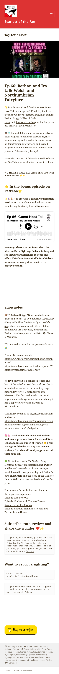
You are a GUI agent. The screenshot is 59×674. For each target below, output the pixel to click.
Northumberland (27, 657)
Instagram (33, 464)
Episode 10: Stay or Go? (17, 497)
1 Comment (12, 663)
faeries (23, 652)
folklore (49, 652)
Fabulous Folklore (12, 652)
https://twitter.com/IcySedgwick (21, 428)
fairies (29, 652)
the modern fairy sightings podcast (31, 660)
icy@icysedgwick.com (41, 413)
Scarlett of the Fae (20, 21)
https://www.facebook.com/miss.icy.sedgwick (29, 420)
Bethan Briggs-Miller (32, 649)
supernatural (10, 660)
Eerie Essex (47, 649)
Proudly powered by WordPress (18, 670)
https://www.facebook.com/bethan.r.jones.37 (28, 366)
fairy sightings (39, 652)
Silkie (47, 657)
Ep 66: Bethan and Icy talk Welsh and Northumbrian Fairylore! (26, 92)
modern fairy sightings (25, 654)
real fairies (39, 657)
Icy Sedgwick (10, 654)
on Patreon (27, 188)
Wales (49, 660)
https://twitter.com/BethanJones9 (22, 369)
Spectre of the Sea (25, 121)
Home (29, 646)
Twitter (48, 464)
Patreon (30, 551)
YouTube (13, 162)
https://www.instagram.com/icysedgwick (26, 424)
